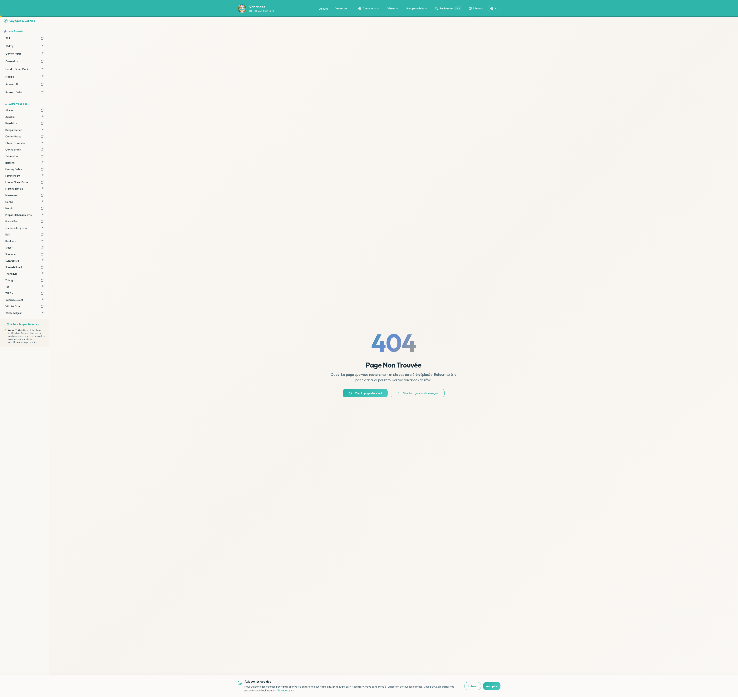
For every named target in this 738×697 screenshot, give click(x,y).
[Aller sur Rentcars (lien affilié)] (42, 241)
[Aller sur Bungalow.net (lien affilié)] (42, 129)
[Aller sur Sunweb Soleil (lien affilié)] (42, 267)
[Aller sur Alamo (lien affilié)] (42, 110)
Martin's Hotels (14, 188)
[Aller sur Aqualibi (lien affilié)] (42, 116)
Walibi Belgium (13, 313)
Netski (9, 202)
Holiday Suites (13, 169)
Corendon (11, 156)
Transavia (11, 273)
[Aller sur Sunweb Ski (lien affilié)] (42, 260)
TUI (7, 287)
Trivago (10, 280)
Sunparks (11, 254)
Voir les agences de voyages (420, 393)
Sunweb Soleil (13, 267)
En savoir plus (286, 690)
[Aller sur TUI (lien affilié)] (42, 286)
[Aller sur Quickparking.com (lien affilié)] (42, 228)
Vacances (341, 8)
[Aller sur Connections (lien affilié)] (42, 149)
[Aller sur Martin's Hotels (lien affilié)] (42, 188)
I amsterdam (12, 175)
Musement (11, 195)
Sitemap (478, 8)
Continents (369, 8)
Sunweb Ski (12, 260)
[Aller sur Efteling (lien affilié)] (42, 162)
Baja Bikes (11, 123)
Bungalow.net (13, 130)
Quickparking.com (16, 228)
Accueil (323, 8)
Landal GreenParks (16, 182)
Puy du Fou (11, 221)
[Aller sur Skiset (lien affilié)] (42, 247)
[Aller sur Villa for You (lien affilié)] (42, 306)
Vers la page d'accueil (368, 393)
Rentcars (10, 241)
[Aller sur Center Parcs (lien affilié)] (42, 136)
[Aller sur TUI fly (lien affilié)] (42, 293)
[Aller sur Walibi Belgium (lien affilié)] (42, 312)
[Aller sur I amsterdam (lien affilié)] (42, 175)
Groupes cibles (415, 8)
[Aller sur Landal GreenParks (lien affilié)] (42, 182)
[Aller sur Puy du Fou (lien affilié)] (42, 221)
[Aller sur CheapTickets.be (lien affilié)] (42, 143)
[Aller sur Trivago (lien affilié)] (42, 280)
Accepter (491, 686)
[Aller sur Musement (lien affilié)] (42, 195)
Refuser (473, 686)
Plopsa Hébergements (18, 215)
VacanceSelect (14, 300)
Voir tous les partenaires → (24, 324)
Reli (7, 234)
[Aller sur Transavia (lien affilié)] (42, 273)
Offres (391, 8)
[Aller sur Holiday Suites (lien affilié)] (42, 169)
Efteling (10, 162)
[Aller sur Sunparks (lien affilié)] (42, 254)
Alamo (9, 110)
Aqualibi (10, 117)
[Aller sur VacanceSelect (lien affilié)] (42, 299)
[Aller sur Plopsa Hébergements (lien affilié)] (42, 214)
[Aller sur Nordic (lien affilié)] (42, 208)
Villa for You (12, 306)
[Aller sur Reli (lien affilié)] (42, 234)
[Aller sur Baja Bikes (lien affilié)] (42, 123)
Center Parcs (13, 136)
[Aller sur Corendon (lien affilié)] (42, 156)
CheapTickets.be (15, 143)
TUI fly (9, 293)
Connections (13, 149)
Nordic (9, 208)
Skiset (8, 247)
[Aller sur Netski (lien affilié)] (42, 201)
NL (496, 8)
